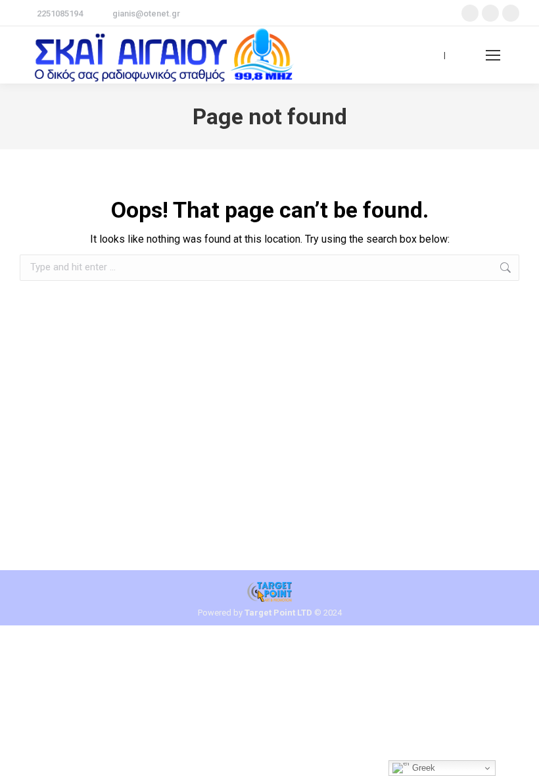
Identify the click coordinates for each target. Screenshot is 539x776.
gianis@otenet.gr (146, 13)
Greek (422, 768)
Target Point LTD (278, 613)
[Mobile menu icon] (493, 55)
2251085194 (60, 13)
